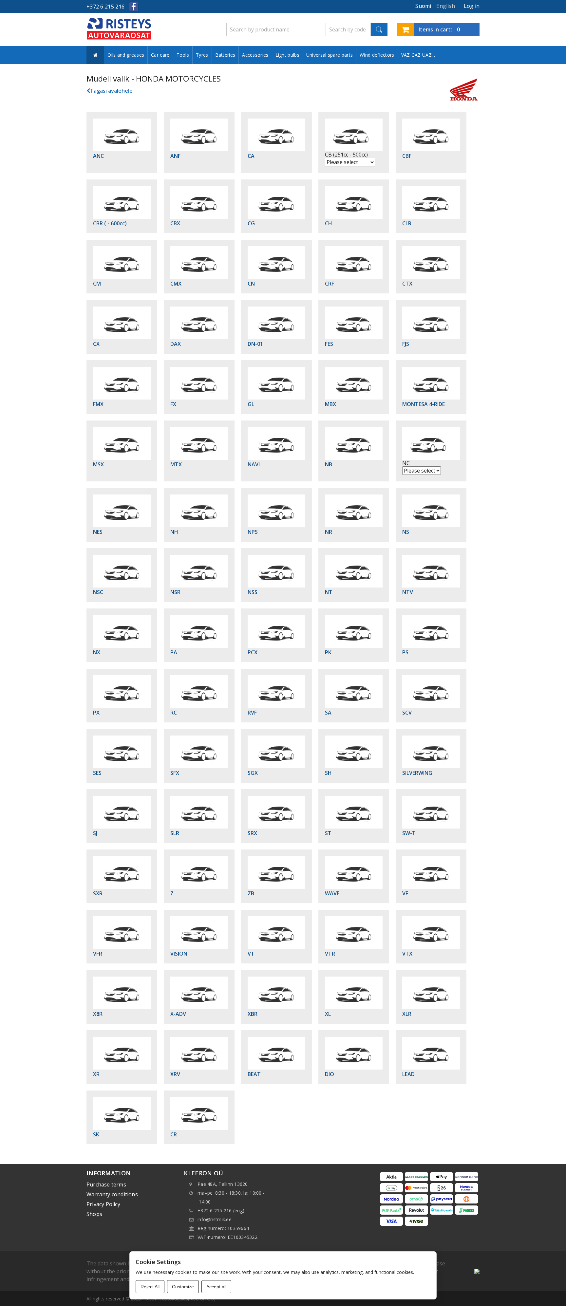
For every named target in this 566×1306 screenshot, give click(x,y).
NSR (175, 592)
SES (97, 772)
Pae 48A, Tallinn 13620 (223, 1184)
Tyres (202, 55)
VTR (330, 953)
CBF (406, 155)
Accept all (216, 1286)
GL (251, 404)
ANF (175, 155)
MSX (98, 464)
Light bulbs (287, 55)
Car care (160, 55)
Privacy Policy (103, 1204)
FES (329, 343)
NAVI (254, 464)
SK (96, 1134)
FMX (98, 404)
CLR (406, 223)
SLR (174, 833)
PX (96, 712)
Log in (472, 5)
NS (405, 531)
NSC (98, 592)
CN (251, 283)
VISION (178, 953)
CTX (407, 283)
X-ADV (178, 1013)
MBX (330, 404)
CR (173, 1134)
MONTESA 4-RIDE (423, 404)
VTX (407, 953)
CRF (329, 283)
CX (96, 343)
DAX (175, 343)
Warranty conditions (112, 1194)
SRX (252, 833)
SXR (98, 893)
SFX (174, 772)
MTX (176, 464)
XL (328, 1013)
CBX (175, 223)
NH (174, 531)
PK (328, 652)
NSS (252, 592)
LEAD (408, 1074)
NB (328, 464)
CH (328, 223)
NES (98, 531)
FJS (405, 343)
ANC (98, 155)
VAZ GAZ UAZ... (418, 55)
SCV (407, 712)
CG (251, 223)
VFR (97, 953)
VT (251, 953)
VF (405, 893)
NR (328, 531)
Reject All (150, 1286)
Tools (183, 55)
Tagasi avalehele (111, 90)
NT (328, 592)
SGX (253, 772)
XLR (406, 1013)
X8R (98, 1013)
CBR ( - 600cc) (110, 223)
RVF (252, 712)
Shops (94, 1214)
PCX (252, 652)
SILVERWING (417, 772)
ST (328, 833)
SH (328, 772)
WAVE (332, 893)
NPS (253, 531)
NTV (407, 592)
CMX (175, 283)
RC (173, 712)
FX (173, 404)
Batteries (225, 55)
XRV (175, 1074)
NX (96, 652)
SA (328, 712)
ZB (251, 893)
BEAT (254, 1074)
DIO (329, 1074)
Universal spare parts (329, 55)
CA (251, 155)
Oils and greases (125, 55)
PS (405, 652)
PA (173, 652)
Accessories (255, 55)
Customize (183, 1286)
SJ (95, 833)
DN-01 (255, 343)
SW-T (409, 833)
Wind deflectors (377, 55)
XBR (252, 1013)
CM (97, 283)
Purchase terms (106, 1184)
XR (96, 1074)
